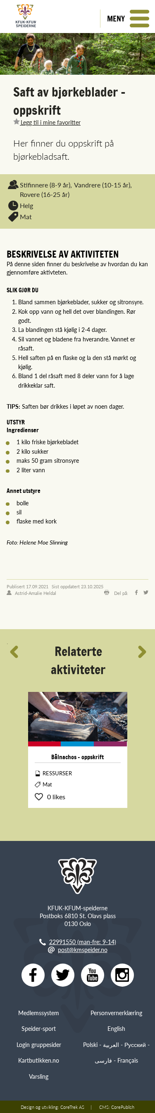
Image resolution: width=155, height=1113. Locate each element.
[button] (127, 18)
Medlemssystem (38, 1013)
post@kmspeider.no (82, 949)
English (116, 1028)
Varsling (38, 1076)
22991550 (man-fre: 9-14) (82, 942)
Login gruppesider (39, 1044)
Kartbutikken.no (38, 1060)
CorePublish (122, 1107)
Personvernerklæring (116, 1013)
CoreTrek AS (72, 1107)
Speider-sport (38, 1028)
